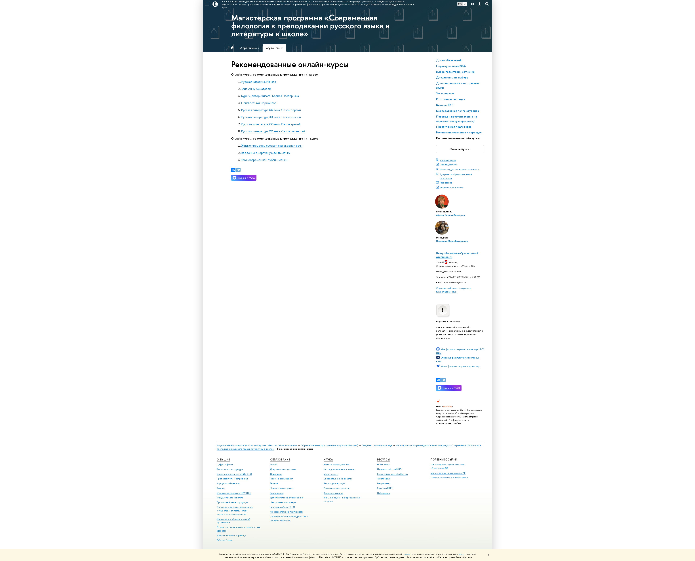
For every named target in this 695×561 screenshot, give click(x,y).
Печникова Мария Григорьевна (452, 241)
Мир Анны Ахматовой (256, 89)
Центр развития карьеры (283, 502)
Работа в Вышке (225, 540)
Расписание (446, 182)
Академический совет (452, 187)
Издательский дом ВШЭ (389, 469)
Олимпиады (276, 473)
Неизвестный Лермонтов (258, 103)
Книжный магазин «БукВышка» (392, 473)
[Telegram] (443, 380)
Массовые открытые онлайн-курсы (449, 477)
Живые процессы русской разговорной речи (271, 145)
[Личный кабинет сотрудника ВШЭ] (479, 4)
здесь (407, 554)
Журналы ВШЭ (385, 488)
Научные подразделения (336, 464)
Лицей (273, 464)
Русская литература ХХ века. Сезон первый (271, 110)
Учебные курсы (448, 159)
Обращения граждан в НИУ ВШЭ (234, 492)
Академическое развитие (337, 488)
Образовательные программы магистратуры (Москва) (329, 445)
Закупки (221, 488)
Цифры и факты (225, 464)
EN (465, 4)
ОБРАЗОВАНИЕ (280, 459)
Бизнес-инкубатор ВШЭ (282, 507)
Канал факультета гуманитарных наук (461, 366)
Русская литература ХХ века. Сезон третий (270, 124)
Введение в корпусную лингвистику (265, 153)
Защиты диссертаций (334, 483)
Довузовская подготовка (283, 469)
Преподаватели (448, 164)
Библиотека (383, 464)
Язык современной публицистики (264, 160)
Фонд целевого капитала (230, 497)
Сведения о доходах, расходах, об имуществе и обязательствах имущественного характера (235, 510)
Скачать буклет (460, 149)
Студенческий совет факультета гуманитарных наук (453, 289)
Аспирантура (276, 492)
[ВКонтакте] (438, 380)
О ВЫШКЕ (223, 459)
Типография (383, 478)
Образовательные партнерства (286, 511)
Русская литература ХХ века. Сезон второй (271, 117)
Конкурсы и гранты (333, 492)
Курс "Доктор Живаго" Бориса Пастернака (270, 96)
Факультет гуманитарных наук (377, 445)
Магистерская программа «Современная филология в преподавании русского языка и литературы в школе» (310, 25)
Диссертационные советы (338, 478)
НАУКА (328, 459)
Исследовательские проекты (339, 469)
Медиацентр (383, 483)
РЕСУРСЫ (383, 459)
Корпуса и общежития (228, 483)
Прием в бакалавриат (281, 478)
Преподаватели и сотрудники (232, 478)
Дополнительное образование (286, 497)
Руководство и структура (230, 469)
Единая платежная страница (231, 535)
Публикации (383, 492)
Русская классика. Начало (258, 82)
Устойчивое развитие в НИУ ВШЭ (234, 473)
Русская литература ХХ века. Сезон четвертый (273, 131)
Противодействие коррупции (232, 502)
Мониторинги (331, 473)
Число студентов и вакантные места (459, 169)
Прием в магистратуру (282, 488)
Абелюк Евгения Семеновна (450, 215)
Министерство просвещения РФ (448, 472)
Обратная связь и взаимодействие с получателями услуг (289, 518)
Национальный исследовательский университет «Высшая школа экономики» (257, 445)
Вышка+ (274, 483)
